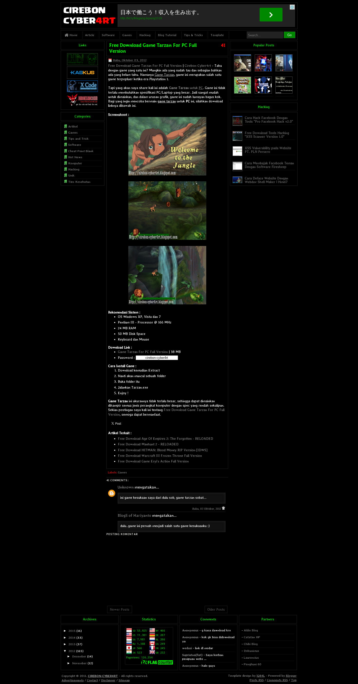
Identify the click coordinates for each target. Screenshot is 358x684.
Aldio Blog (251, 630)
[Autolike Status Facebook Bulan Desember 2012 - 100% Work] (263, 92)
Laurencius (251, 657)
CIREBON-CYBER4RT (103, 676)
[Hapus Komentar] (223, 508)
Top (294, 680)
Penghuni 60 (252, 664)
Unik (71, 175)
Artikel (73, 126)
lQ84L (261, 675)
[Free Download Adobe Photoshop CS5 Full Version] (283, 70)
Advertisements (73, 680)
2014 (71, 637)
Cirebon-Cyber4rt (198, 66)
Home (72, 35)
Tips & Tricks (193, 35)
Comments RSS (277, 680)
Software (108, 35)
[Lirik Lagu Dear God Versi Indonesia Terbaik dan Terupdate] (283, 92)
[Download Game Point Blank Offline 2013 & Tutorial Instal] (242, 70)
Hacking (145, 35)
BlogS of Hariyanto (134, 515)
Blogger (291, 675)
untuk (186, 88)
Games (127, 35)
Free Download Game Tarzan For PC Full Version (145, 66)
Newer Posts (119, 609)
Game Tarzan (164, 75)
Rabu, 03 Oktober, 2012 (207, 508)
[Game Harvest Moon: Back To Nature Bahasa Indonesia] (242, 92)
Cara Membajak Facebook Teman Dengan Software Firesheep (269, 165)
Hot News (75, 157)
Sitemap (124, 680)
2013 (71, 644)
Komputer (75, 163)
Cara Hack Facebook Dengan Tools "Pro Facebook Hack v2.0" (269, 119)
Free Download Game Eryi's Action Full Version (153, 461)
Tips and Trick (78, 138)
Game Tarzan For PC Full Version (143, 352)
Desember (79, 656)
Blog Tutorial (167, 35)
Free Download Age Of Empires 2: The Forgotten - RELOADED (165, 438)
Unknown (126, 487)
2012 (71, 651)
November (79, 663)
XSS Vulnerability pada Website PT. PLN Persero (268, 150)
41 (223, 45)
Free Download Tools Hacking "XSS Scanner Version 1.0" (267, 134)
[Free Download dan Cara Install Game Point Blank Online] (263, 70)
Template (217, 35)
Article (89, 35)
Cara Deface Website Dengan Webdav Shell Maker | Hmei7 (266, 180)
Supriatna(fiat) (192, 655)
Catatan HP (252, 637)
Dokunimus (251, 651)
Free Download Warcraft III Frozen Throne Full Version (160, 456)
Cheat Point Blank (81, 151)
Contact (92, 680)
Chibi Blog (251, 644)
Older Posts (216, 609)
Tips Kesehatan (79, 182)
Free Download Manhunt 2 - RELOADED (148, 444)
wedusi (187, 648)
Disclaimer (108, 680)
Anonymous (190, 630)
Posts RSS (257, 680)
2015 (71, 631)
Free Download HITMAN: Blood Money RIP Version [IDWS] (162, 450)
